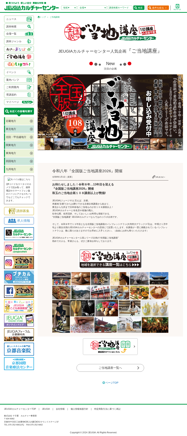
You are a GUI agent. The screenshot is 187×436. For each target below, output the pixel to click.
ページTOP (111, 382)
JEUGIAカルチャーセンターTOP (20, 409)
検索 (140, 7)
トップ (43, 17)
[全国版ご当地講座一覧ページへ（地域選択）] (110, 259)
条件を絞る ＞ (159, 7)
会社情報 (60, 409)
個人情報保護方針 (79, 409)
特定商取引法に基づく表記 (107, 409)
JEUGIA (46, 409)
